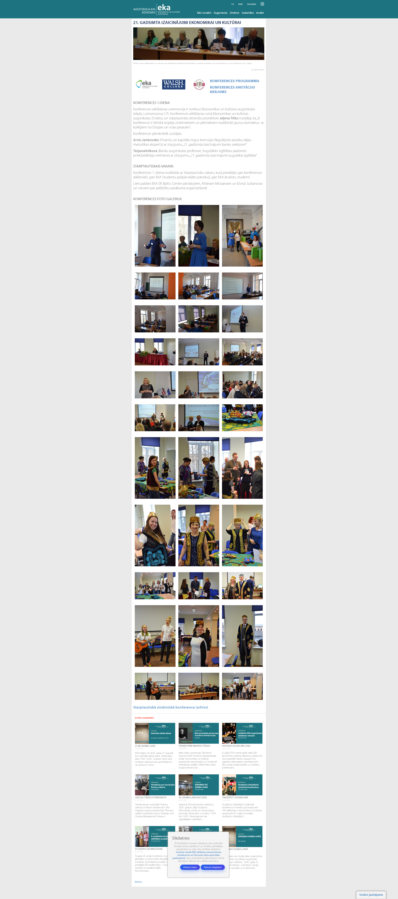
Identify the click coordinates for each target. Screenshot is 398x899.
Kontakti (251, 4)
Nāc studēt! (204, 12)
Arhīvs (138, 882)
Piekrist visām (190, 867)
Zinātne (234, 12)
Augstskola (220, 12)
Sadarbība (248, 12)
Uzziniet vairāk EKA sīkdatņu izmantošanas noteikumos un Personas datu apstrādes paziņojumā (196, 855)
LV (232, 4)
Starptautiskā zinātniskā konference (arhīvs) (170, 707)
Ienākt (260, 12)
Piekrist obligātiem (213, 867)
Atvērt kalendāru (144, 718)
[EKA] (157, 9)
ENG (240, 4)
